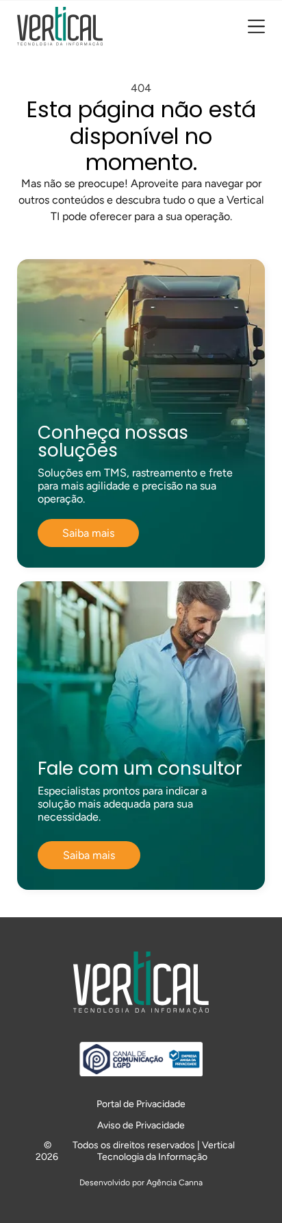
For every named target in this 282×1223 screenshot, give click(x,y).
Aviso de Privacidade (141, 1125)
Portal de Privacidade (141, 1104)
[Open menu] (256, 26)
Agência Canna (174, 1182)
